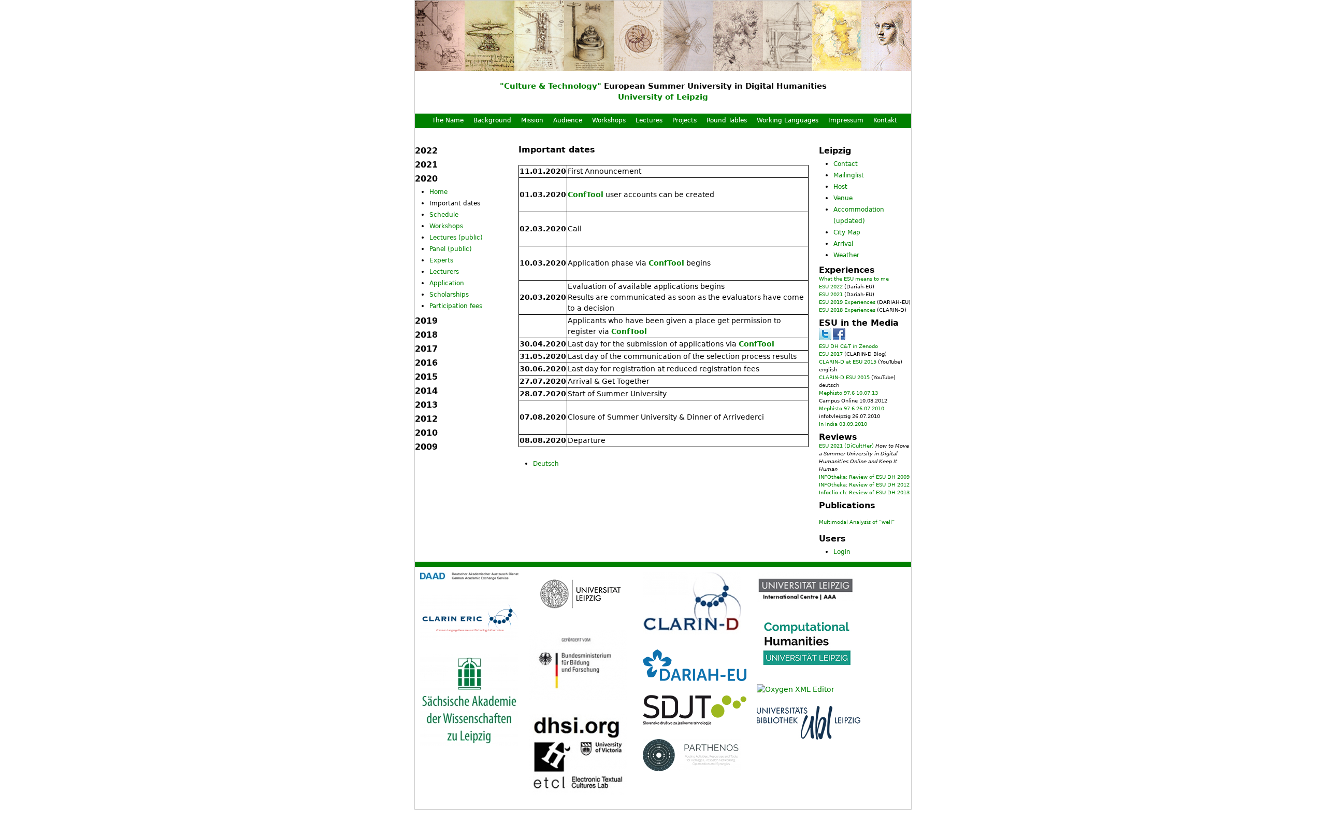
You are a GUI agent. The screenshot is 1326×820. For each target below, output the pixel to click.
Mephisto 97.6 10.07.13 (848, 393)
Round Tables (727, 120)
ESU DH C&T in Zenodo (848, 346)
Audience (567, 120)
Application (446, 283)
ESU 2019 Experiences (847, 302)
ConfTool (585, 194)
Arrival (843, 243)
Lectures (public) (456, 237)
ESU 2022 (831, 286)
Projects (684, 120)
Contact (845, 164)
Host (840, 186)
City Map (846, 232)
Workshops (609, 120)
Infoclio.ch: (833, 492)
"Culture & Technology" (550, 86)
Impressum (845, 120)
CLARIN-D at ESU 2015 (847, 362)
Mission (532, 120)
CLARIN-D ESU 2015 (844, 377)
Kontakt (885, 120)
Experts (441, 260)
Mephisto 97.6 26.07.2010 (851, 408)
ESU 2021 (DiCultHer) (846, 446)
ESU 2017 (831, 354)
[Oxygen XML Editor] (795, 689)
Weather (846, 255)
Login (842, 551)
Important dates (454, 203)
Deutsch (546, 463)
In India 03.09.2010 (843, 424)
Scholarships (449, 294)
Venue (843, 198)
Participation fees (455, 306)
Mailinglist (848, 175)
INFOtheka (832, 485)
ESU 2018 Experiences (847, 310)
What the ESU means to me (854, 279)
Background (492, 120)
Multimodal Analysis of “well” (857, 522)
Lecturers (444, 271)
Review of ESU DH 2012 (879, 485)
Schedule (443, 214)
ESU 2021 (831, 294)
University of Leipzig (663, 97)
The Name (448, 120)
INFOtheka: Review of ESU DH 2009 (864, 477)
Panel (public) (450, 249)
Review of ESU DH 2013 (879, 492)
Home (438, 192)
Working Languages (787, 120)
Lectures (649, 120)
